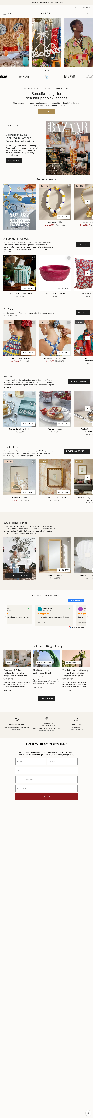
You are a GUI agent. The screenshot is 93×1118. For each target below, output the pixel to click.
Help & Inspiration (44, 662)
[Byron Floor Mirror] (55, 555)
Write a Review (75, 600)
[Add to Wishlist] (68, 186)
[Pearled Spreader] (55, 409)
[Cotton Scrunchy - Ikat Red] (19, 338)
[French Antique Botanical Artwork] (55, 477)
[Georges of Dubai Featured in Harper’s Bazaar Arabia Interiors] (17, 658)
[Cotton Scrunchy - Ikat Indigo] (55, 338)
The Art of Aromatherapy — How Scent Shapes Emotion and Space (75, 673)
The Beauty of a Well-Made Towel (42, 671)
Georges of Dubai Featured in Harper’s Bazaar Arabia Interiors (20, 138)
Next (87, 202)
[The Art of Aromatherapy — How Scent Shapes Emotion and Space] (76, 658)
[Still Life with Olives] (19, 477)
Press (9, 662)
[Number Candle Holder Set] (19, 409)
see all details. (17, 730)
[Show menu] (4, 13)
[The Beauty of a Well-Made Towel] (46, 658)
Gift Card (86, 7)
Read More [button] (39, 622)
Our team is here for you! (76, 730)
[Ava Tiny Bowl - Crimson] (55, 273)
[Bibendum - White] (55, 202)
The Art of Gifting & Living (46, 646)
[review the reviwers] (26, 608)
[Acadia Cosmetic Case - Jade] (19, 273)
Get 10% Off (46, 797)
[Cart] (88, 13)
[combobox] (20, 779)
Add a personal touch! (46, 731)
